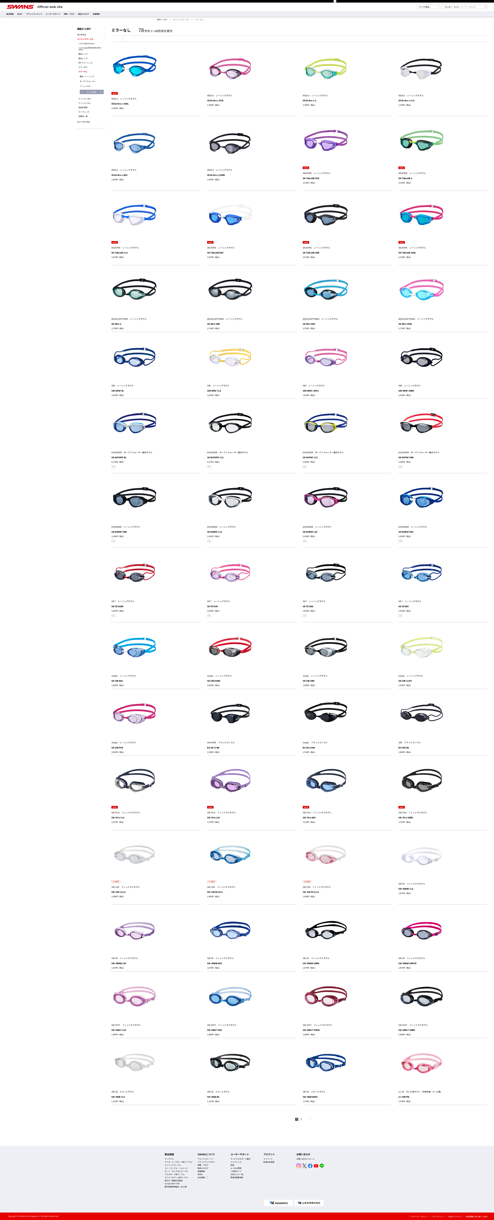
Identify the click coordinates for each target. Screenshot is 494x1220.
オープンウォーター (88, 81)
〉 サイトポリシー (437, 1216)
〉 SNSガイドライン (454, 1216)
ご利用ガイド (236, 1171)
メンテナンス (236, 1162)
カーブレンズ (83, 112)
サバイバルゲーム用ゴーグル (176, 1177)
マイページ (267, 1159)
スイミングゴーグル (181, 19)
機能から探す (162, 19)
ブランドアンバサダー (206, 1162)
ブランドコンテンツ (34, 14)
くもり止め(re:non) (86, 43)
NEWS (19, 14)
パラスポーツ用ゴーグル (174, 1174)
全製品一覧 (82, 116)
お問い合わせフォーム (305, 1159)
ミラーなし (199, 19)
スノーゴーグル (83, 122)
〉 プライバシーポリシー (419, 1216)
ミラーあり (82, 67)
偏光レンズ (82, 58)
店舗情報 (96, 14)
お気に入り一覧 (237, 1174)
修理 (232, 1165)
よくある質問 (236, 1168)
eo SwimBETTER (172, 1183)
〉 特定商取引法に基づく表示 (476, 1216)
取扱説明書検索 (237, 1177)
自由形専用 (82, 107)
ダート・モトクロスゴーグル (176, 1171)
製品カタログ (83, 14)
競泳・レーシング (87, 76)
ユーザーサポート (53, 14)
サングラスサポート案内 (240, 1159)
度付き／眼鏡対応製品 (174, 1180)
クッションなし (84, 103)
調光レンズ (82, 54)
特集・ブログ (69, 14)
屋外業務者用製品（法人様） (176, 1186)
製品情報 (10, 14)
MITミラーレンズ (85, 63)
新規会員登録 (268, 1162)
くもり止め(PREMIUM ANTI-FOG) (90, 48)
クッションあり (84, 99)
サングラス (81, 35)
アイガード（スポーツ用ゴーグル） (179, 1162)
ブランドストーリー (206, 1159)
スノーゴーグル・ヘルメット (176, 1168)
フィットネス (85, 86)
